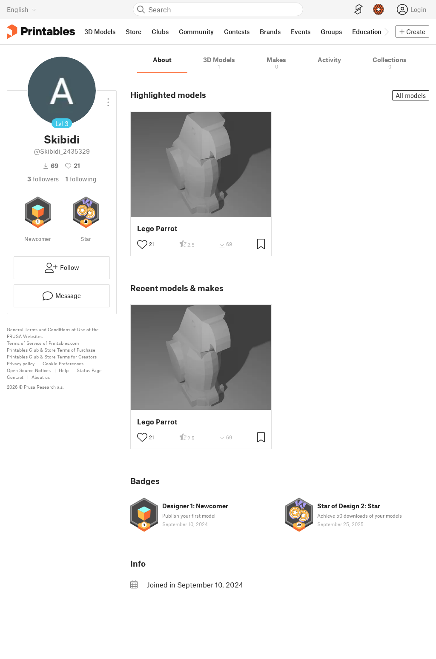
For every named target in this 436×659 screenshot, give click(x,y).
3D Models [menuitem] (99, 31)
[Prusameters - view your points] (378, 9)
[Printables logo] (41, 31)
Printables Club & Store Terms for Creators (52, 356)
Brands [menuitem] (270, 31)
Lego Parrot (157, 228)
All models (411, 95)
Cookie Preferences (63, 363)
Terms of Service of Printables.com (43, 343)
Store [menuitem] (133, 31)
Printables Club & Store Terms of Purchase (51, 349)
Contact (15, 377)
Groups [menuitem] (331, 31)
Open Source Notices (29, 370)
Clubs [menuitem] (160, 31)
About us (41, 377)
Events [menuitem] (300, 31)
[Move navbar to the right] (386, 31)
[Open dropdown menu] (108, 98)
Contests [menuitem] (237, 31)
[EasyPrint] (358, 9)
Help (64, 370)
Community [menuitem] (196, 31)
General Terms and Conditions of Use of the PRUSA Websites (53, 333)
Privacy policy (20, 363)
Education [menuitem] (367, 31)
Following (81, 179)
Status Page (89, 370)
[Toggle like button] (142, 244)
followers (43, 179)
